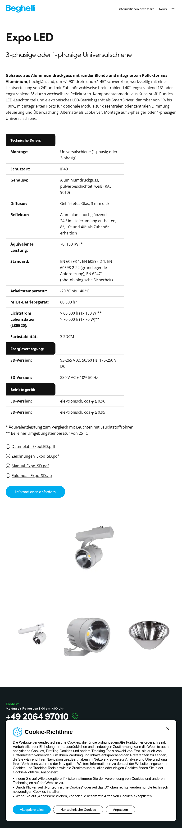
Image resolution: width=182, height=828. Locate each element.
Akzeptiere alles (32, 809)
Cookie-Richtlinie (26, 772)
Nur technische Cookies (78, 809)
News (163, 8)
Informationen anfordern (136, 8)
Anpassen (120, 809)
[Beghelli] (20, 8)
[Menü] (174, 8)
